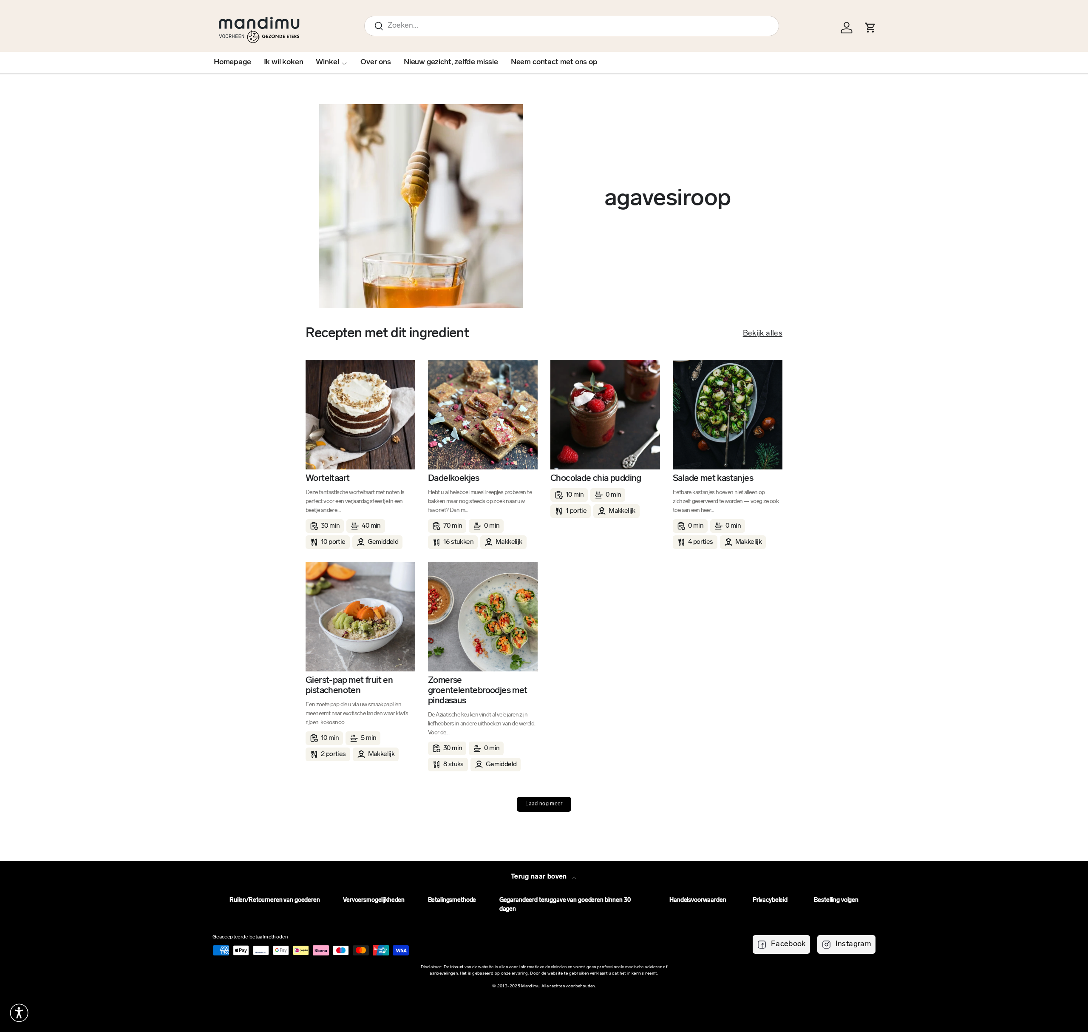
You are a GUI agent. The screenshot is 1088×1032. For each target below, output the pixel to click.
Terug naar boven (540, 876)
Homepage (232, 62)
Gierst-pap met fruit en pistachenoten (349, 685)
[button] (19, 1012)
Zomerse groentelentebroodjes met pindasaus (477, 690)
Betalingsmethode (452, 900)
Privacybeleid (770, 900)
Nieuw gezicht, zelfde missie (451, 62)
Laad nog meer (544, 804)
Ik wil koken (283, 62)
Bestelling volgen (836, 900)
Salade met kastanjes (713, 478)
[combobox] (572, 26)
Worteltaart (327, 478)
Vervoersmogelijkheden (374, 900)
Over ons (375, 62)
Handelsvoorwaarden (697, 900)
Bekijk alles (762, 334)
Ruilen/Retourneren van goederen (275, 900)
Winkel (327, 62)
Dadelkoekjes (453, 478)
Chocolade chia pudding (595, 478)
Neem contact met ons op (554, 62)
